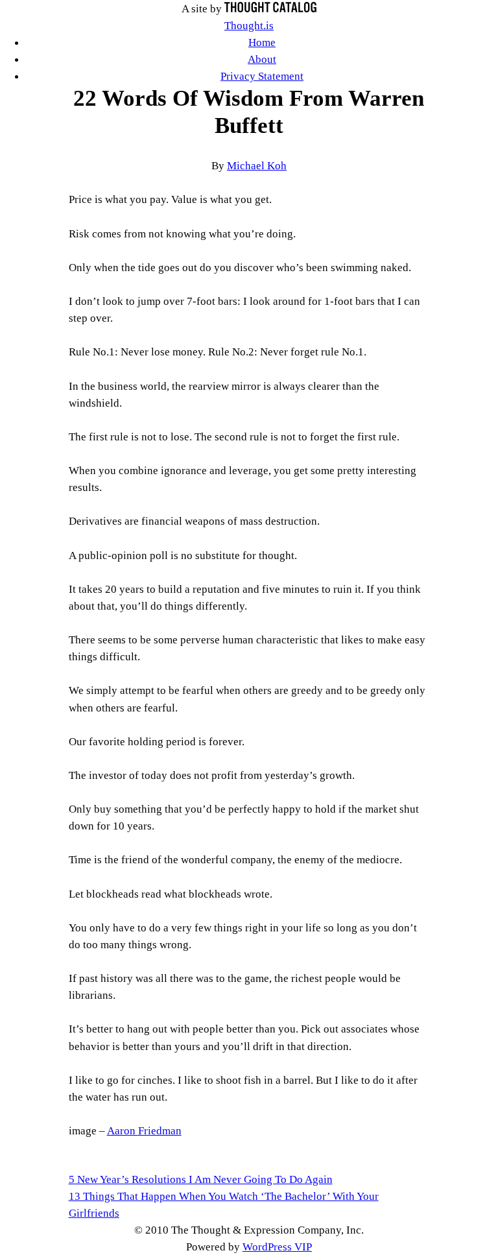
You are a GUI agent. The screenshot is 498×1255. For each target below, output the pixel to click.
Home (262, 42)
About (262, 59)
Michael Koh (257, 165)
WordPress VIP (277, 1246)
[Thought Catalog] (270, 8)
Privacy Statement (261, 75)
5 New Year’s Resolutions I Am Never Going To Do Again (201, 1179)
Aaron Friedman (144, 1130)
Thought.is (249, 25)
